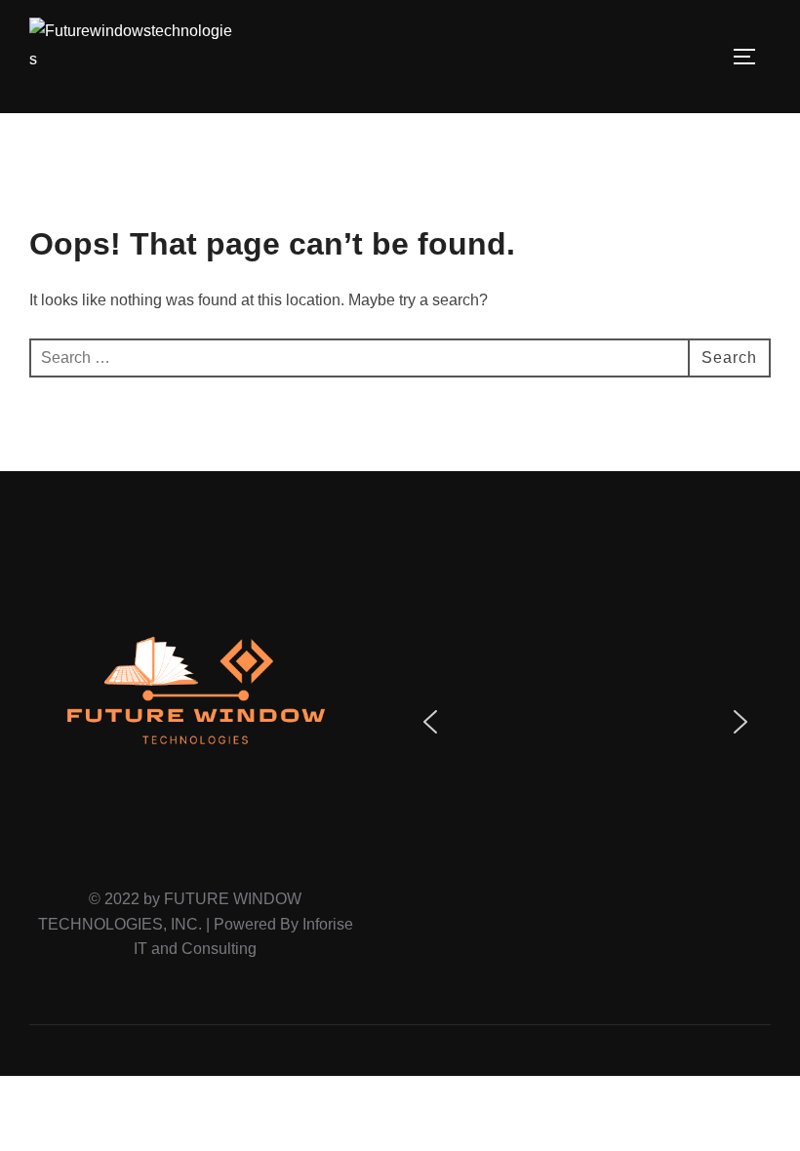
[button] (430, 721)
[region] (585, 721)
